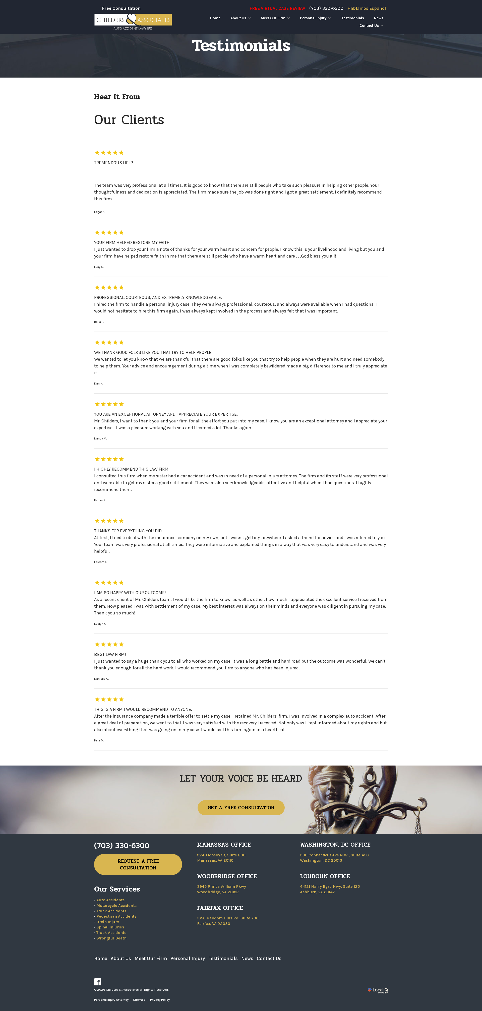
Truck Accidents (111, 911)
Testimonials (352, 18)
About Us (238, 18)
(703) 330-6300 (326, 8)
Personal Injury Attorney (111, 999)
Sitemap (139, 999)
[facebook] (97, 982)
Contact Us (369, 25)
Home (215, 18)
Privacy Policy (160, 999)
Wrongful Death (111, 938)
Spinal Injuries (110, 927)
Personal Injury (313, 18)
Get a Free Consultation (241, 807)
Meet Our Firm (273, 18)
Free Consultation (121, 8)
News (378, 18)
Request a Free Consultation (138, 864)
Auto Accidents (110, 900)
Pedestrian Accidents (116, 916)
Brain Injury (107, 921)
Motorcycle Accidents (116, 905)
